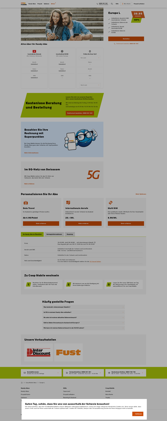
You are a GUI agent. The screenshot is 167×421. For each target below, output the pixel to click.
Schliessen (138, 414)
